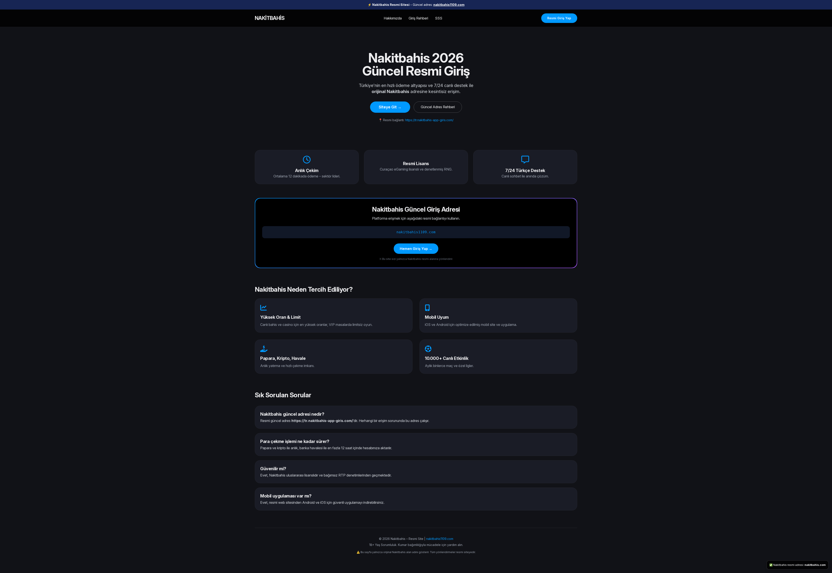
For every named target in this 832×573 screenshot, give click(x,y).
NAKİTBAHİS (269, 18)
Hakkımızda (393, 18)
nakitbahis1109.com (449, 4)
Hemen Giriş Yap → (416, 248)
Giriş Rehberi (418, 18)
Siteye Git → (390, 107)
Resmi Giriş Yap (559, 18)
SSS (438, 18)
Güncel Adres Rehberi (438, 107)
